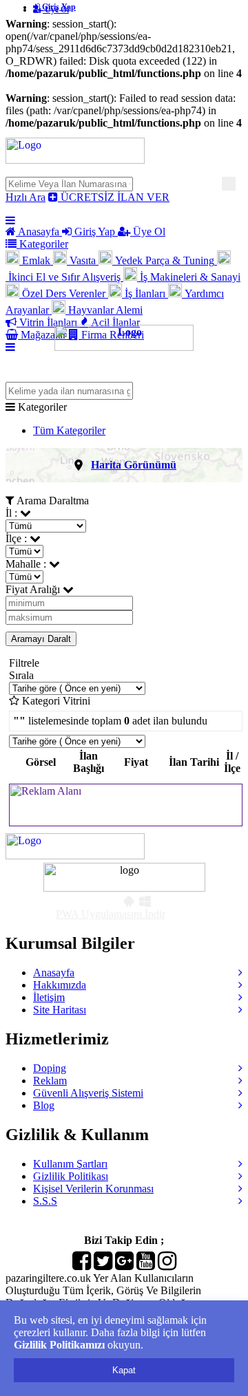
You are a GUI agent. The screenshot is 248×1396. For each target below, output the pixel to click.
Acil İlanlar (114, 322)
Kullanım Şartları (70, 1164)
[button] (124, 465)
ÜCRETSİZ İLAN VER (113, 197)
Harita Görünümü (133, 465)
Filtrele (24, 663)
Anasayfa (39, 231)
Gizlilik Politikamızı (59, 1345)
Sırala (21, 675)
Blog (43, 1105)
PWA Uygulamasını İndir (110, 914)
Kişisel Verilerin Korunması (93, 1188)
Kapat (124, 1370)
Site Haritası (59, 1010)
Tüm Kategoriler (69, 430)
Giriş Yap (58, 7)
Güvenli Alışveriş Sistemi (88, 1093)
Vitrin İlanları (48, 322)
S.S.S (45, 1201)
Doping (49, 1068)
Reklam (50, 1080)
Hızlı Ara (25, 197)
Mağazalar (43, 335)
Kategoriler (42, 244)
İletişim (49, 997)
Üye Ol (147, 231)
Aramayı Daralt (41, 639)
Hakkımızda (59, 985)
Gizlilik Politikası (70, 1176)
